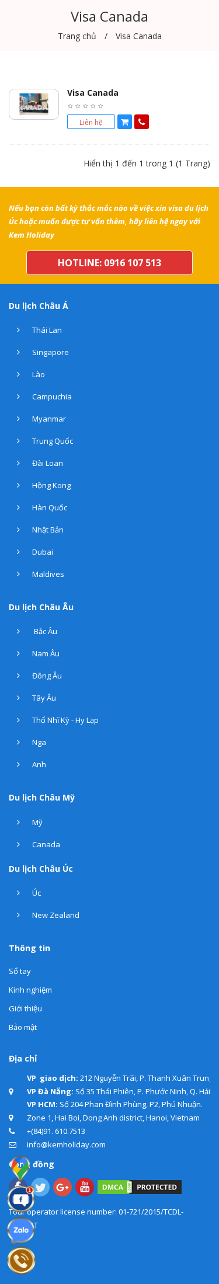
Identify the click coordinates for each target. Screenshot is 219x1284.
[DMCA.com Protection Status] (139, 1186)
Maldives (47, 574)
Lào (37, 374)
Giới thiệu (25, 1008)
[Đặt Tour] (124, 121)
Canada (45, 844)
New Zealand (54, 915)
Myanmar (48, 418)
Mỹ (36, 822)
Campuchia (51, 396)
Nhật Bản (47, 529)
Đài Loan (46, 463)
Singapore (49, 352)
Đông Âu (46, 675)
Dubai (41, 552)
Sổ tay (20, 971)
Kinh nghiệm (30, 989)
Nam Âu (45, 653)
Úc (35, 893)
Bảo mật (23, 1027)
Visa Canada (93, 92)
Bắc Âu (43, 631)
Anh (38, 764)
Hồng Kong (50, 485)
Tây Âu (43, 698)
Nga (38, 742)
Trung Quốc (51, 441)
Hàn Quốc (48, 507)
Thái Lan (46, 330)
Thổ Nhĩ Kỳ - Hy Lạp (64, 720)
